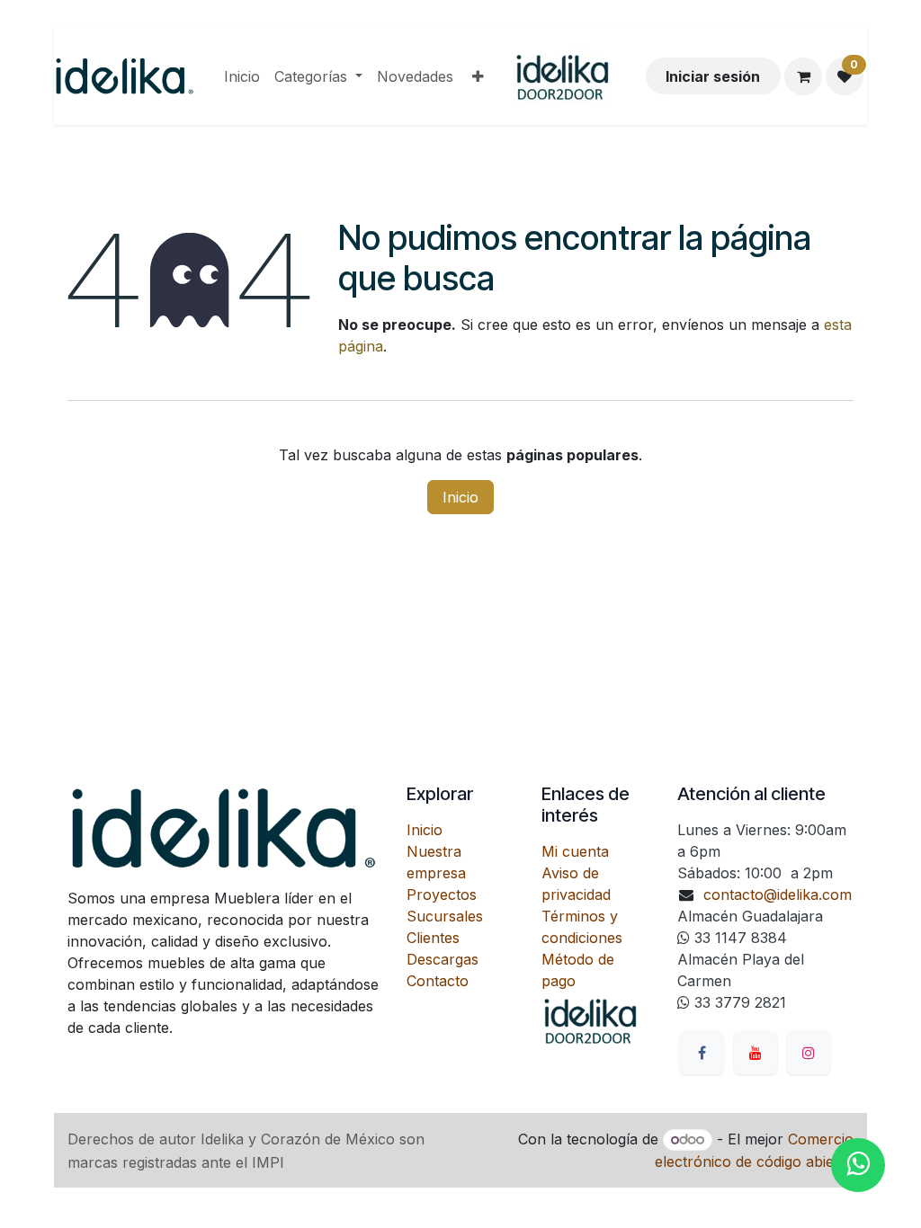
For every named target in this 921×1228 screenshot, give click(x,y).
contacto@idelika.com (777, 894)
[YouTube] (755, 1052)
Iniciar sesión (713, 76)
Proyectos (442, 894)
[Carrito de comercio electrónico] (803, 76)
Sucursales (445, 916)
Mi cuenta (575, 851)
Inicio (460, 497)
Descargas (442, 959)
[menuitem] (242, 76)
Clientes (433, 938)
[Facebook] (701, 1052)
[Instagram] (808, 1052)
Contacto (438, 981)
